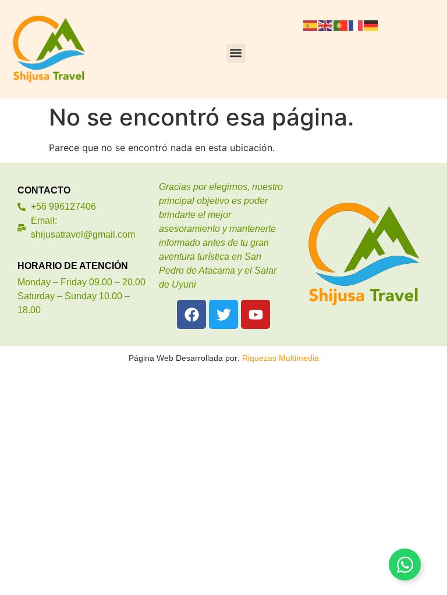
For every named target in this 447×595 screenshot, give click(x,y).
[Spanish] (310, 25)
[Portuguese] (341, 25)
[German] (371, 25)
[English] (326, 25)
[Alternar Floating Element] (405, 564)
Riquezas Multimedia (280, 358)
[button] (236, 53)
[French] (356, 25)
